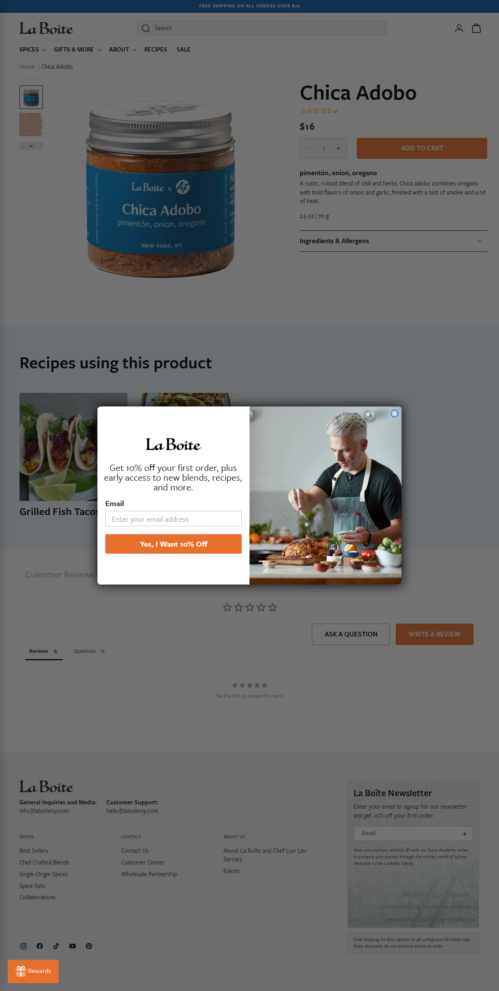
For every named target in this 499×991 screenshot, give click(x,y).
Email (114, 503)
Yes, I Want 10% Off (173, 543)
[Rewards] (33, 971)
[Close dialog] (394, 413)
